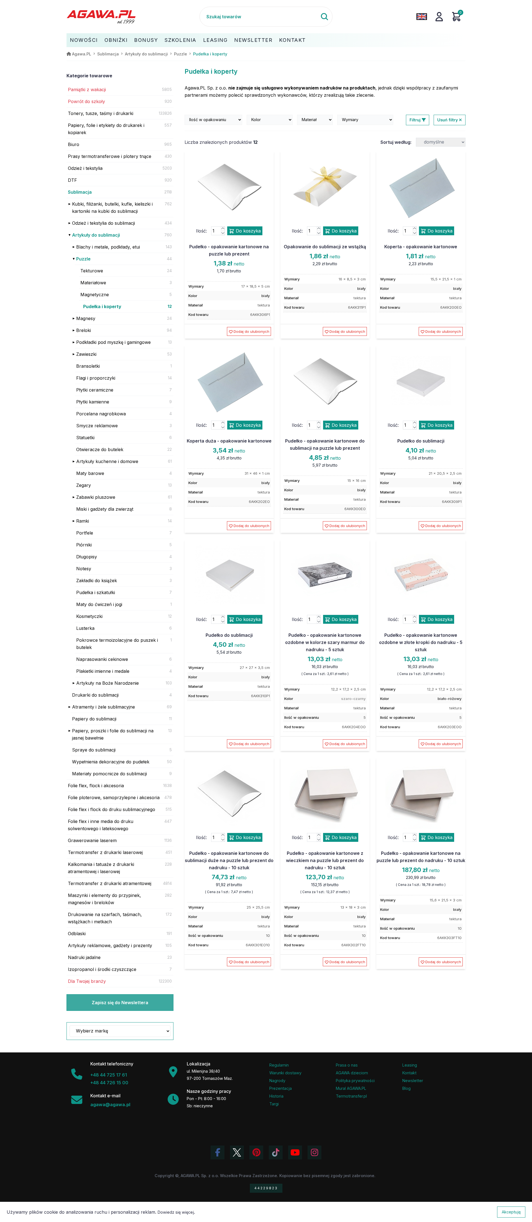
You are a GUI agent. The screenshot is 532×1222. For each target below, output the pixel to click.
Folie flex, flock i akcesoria (96, 785)
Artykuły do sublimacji (96, 235)
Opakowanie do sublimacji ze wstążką (325, 246)
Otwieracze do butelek (99, 449)
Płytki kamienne (92, 402)
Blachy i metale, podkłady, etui (108, 247)
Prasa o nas (347, 1065)
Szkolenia (180, 40)
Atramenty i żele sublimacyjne (103, 707)
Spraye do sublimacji (94, 750)
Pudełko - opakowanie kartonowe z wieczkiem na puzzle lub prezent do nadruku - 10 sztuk (325, 860)
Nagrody (277, 1080)
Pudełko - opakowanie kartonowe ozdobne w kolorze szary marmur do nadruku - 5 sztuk (325, 642)
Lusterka (85, 628)
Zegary (83, 485)
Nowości (84, 40)
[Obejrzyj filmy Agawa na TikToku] (276, 1152)
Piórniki (84, 545)
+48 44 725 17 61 (108, 1075)
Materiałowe (93, 282)
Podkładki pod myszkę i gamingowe (113, 342)
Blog (406, 1088)
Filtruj (416, 119)
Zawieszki (86, 354)
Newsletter (253, 40)
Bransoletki (88, 366)
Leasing (215, 40)
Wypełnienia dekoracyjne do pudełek (110, 762)
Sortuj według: (395, 142)
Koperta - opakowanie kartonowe (420, 246)
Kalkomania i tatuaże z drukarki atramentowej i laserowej (101, 867)
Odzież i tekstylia (85, 168)
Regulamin (279, 1065)
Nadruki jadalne (84, 957)
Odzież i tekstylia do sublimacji (103, 223)
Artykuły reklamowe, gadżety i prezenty (110, 945)
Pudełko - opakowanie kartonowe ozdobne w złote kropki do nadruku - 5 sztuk (420, 642)
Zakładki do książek (96, 580)
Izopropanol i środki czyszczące (102, 969)
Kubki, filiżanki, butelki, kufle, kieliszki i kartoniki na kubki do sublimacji (112, 207)
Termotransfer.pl (351, 1096)
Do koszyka (247, 231)
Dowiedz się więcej (176, 1212)
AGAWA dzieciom (352, 1072)
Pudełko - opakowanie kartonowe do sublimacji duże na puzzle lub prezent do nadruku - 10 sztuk (229, 860)
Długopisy (86, 556)
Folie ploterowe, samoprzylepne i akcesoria (114, 797)
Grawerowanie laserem (92, 840)
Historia (276, 1096)
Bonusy (146, 40)
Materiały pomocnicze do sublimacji (109, 773)
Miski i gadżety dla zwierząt (104, 509)
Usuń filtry (448, 119)
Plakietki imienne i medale (102, 671)
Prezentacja (280, 1088)
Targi (274, 1103)
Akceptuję (511, 1212)
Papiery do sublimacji (94, 719)
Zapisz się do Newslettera (120, 1002)
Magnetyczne (94, 294)
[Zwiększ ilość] (223, 229)
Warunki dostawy (285, 1072)
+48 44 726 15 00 (109, 1082)
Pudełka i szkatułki (95, 592)
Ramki (82, 521)
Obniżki (116, 40)
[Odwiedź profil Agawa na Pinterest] (256, 1152)
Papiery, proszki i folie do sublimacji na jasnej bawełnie (113, 734)
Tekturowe (91, 270)
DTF (72, 180)
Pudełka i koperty (102, 306)
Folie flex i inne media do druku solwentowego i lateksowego (100, 825)
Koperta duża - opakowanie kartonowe (229, 441)
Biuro (73, 144)
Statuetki (85, 437)
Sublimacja (80, 192)
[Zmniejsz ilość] (223, 233)
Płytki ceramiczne (94, 390)
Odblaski (77, 933)
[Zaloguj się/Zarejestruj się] (439, 16)
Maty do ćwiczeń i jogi (99, 604)
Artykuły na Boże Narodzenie (107, 683)
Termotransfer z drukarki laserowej (105, 852)
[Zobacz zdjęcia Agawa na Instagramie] (314, 1152)
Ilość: (201, 231)
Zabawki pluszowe (95, 497)
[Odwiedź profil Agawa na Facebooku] (217, 1152)
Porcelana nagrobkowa (101, 413)
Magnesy (85, 318)
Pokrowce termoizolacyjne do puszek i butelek (117, 643)
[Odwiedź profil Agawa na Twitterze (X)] (237, 1152)
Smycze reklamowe (97, 425)
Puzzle (83, 259)
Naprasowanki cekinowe (102, 659)
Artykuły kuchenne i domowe (107, 461)
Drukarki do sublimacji (95, 695)
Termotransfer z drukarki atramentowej (109, 883)
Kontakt (292, 40)
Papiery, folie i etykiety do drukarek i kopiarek (106, 128)
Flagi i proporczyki (95, 378)
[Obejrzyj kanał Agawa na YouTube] (295, 1152)
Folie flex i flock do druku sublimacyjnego (111, 809)
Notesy (83, 568)
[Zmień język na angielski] (421, 16)
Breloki (83, 330)
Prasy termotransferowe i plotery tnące (109, 156)
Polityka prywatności (355, 1080)
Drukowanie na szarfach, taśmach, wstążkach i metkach (105, 918)
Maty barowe (90, 473)
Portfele (84, 533)
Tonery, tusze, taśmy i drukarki (100, 113)
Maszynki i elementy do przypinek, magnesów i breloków (104, 899)
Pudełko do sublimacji (420, 441)
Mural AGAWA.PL (351, 1088)
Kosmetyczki (89, 616)
